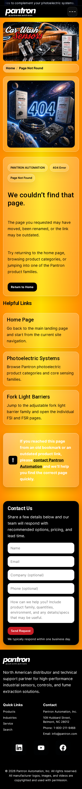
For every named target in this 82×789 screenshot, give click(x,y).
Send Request (20, 631)
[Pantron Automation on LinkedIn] (19, 747)
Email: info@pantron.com (60, 733)
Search (7, 729)
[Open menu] (72, 11)
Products (9, 711)
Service (8, 723)
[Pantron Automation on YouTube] (41, 747)
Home (10, 68)
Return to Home (22, 287)
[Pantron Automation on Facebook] (63, 747)
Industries (10, 717)
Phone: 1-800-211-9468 (59, 728)
